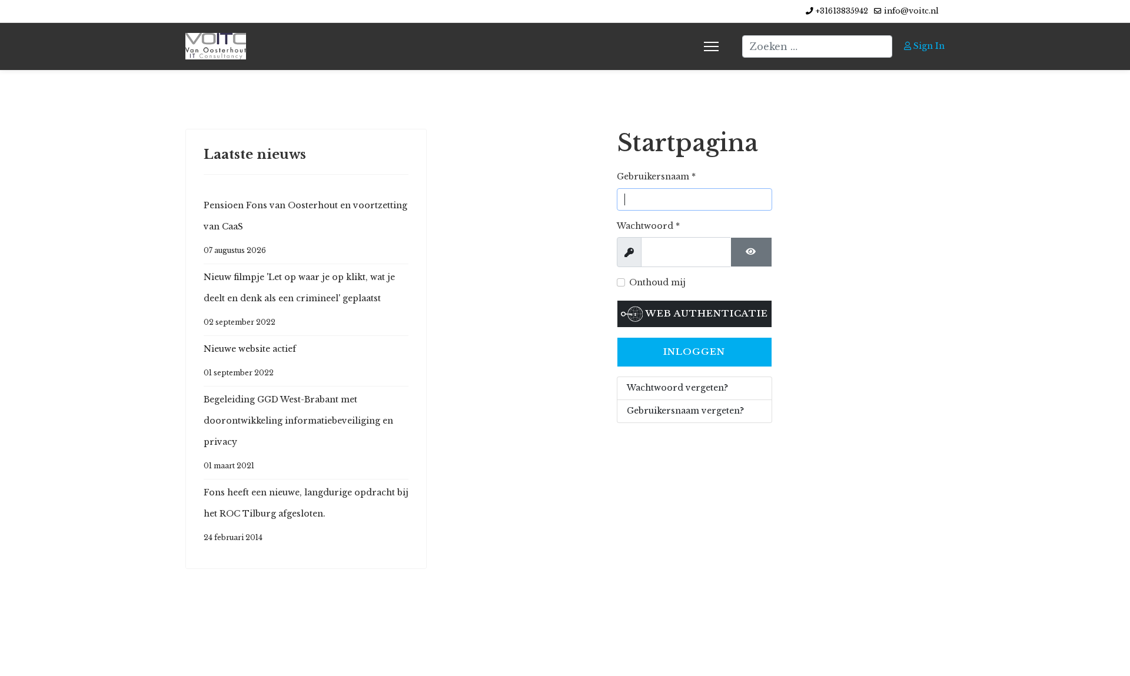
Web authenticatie (705, 313)
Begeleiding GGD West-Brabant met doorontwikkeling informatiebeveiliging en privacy (298, 432)
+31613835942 (842, 10)
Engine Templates (686, 651)
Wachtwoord (648, 226)
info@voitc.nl (911, 10)
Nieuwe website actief (250, 360)
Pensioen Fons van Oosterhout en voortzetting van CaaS (305, 227)
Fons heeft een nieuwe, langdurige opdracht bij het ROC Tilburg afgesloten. (306, 514)
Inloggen (694, 351)
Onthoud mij (657, 282)
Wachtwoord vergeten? (677, 387)
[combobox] (817, 46)
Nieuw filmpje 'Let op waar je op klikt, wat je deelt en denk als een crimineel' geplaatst (299, 299)
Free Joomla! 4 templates (540, 651)
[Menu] (711, 46)
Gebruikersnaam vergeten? (685, 410)
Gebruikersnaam (656, 176)
